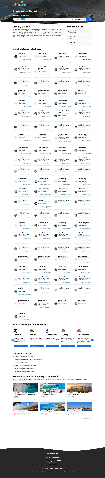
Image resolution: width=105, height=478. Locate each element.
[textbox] (25, 19)
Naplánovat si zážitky (36, 346)
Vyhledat (89, 19)
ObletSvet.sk (45, 472)
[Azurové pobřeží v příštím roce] (52, 406)
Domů (29, 5)
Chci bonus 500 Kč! (21, 346)
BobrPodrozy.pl (53, 472)
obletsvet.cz (54, 476)
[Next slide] (92, 340)
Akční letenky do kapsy (52, 461)
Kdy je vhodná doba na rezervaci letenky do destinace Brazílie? (28, 359)
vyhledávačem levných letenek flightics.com (59, 379)
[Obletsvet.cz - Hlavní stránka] (19, 3)
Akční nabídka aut (84, 346)
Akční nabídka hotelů (52, 346)
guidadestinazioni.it (74, 472)
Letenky (34, 5)
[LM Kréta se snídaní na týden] (79, 406)
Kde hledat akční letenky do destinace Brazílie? (24, 371)
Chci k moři (68, 346)
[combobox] (44, 19)
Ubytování (40, 5)
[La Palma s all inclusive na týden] (25, 406)
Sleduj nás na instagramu (53, 457)
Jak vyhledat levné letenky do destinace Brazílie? (25, 365)
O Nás (39, 472)
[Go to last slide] (12, 340)
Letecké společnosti (59, 468)
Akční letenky (45, 468)
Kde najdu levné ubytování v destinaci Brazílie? (24, 368)
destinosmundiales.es (63, 472)
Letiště (51, 468)
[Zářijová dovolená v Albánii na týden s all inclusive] (25, 388)
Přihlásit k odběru (69, 431)
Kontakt (34, 472)
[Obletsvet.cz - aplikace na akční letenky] (52, 441)
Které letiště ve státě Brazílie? (20, 362)
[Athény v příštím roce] (79, 388)
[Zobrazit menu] (91, 3)
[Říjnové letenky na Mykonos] (52, 388)
